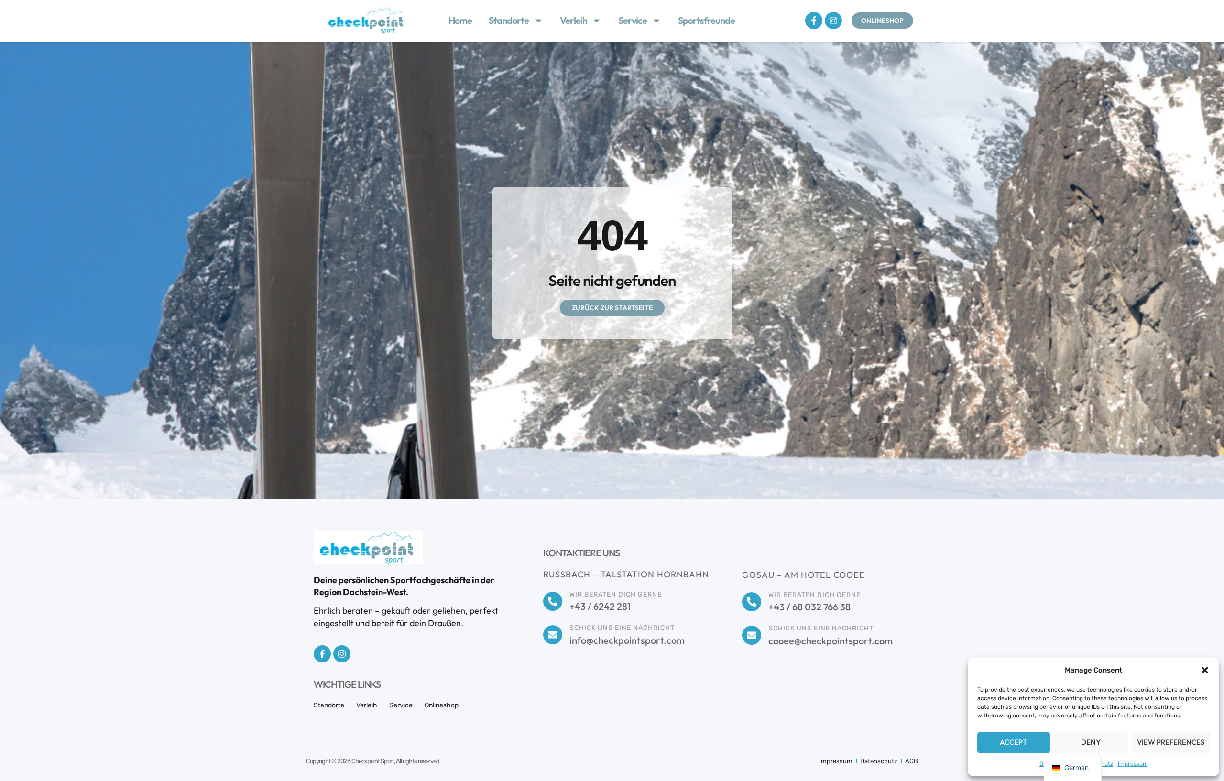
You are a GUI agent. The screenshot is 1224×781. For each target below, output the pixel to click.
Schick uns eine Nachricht (622, 628)
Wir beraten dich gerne (615, 594)
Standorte (509, 20)
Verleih (573, 20)
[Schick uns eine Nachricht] (552, 634)
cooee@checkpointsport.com (830, 641)
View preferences (1170, 742)
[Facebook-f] (813, 20)
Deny (1091, 742)
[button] (1205, 670)
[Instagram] (833, 20)
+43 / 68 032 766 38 (809, 607)
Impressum (1133, 763)
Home (460, 20)
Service (632, 20)
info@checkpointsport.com (627, 640)
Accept (1013, 742)
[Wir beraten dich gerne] (552, 601)
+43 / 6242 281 (600, 606)
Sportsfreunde (706, 20)
